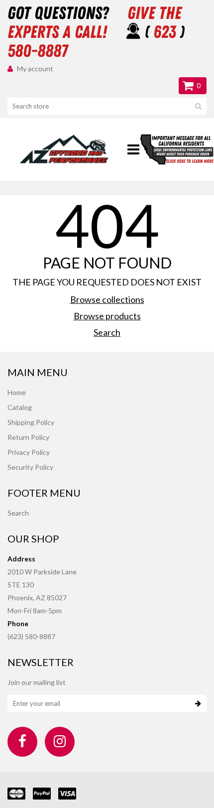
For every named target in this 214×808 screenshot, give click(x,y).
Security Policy (30, 467)
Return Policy (28, 437)
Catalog (19, 407)
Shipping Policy (30, 422)
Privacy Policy (28, 452)
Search (107, 332)
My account (35, 68)
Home (16, 392)
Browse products (107, 315)
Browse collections (107, 299)
